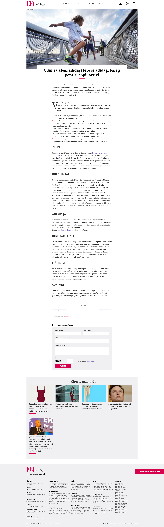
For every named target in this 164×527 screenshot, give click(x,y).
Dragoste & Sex (54, 481)
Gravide (95, 503)
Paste (99, 483)
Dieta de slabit (86, 510)
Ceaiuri (78, 495)
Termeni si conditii (122, 523)
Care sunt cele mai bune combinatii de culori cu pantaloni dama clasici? (92, 406)
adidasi (65, 316)
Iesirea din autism (101, 510)
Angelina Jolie (58, 497)
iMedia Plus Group (42, 523)
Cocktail (100, 486)
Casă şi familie (98, 495)
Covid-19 (106, 512)
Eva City (29, 516)
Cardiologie (74, 500)
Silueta (82, 512)
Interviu (101, 509)
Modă (73, 481)
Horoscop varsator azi (121, 504)
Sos (111, 483)
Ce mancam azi (100, 491)
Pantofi (88, 484)
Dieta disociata (75, 512)
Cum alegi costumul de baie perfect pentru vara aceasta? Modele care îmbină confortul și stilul (40, 407)
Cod (56, 358)
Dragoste (51, 483)
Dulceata (106, 484)
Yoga (72, 509)
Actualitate (96, 507)
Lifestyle (68, 3)
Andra (60, 498)
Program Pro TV (60, 501)
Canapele (106, 498)
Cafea (98, 484)
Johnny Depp (59, 495)
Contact (136, 523)
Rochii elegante (75, 486)
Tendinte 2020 (75, 489)
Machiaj (55, 510)
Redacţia (130, 523)
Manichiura (64, 510)
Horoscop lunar (119, 492)
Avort (87, 500)
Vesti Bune (101, 512)
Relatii (50, 484)
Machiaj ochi (65, 512)
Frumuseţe (52, 507)
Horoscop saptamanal (121, 512)
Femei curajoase (102, 503)
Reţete (95, 481)
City (93, 3)
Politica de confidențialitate (109, 523)
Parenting (95, 501)
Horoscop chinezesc (120, 489)
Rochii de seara (79, 483)
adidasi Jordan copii (66, 230)
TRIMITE (63, 366)
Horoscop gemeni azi (121, 495)
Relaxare (88, 507)
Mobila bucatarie (97, 496)
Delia (64, 498)
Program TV (52, 501)
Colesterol (89, 496)
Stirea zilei (107, 509)
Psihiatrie (86, 501)
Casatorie (63, 484)
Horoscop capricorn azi (121, 500)
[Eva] (31, 2)
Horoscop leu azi (119, 507)
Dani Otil (51, 498)
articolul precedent (59, 311)
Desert (100, 487)
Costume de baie (81, 484)
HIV (75, 501)
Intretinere (77, 509)
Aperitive (95, 487)
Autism (110, 503)
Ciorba (104, 483)
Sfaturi (28, 493)
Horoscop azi (118, 486)
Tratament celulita (54, 513)
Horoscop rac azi (119, 494)
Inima (81, 495)
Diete (72, 507)
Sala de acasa (81, 513)
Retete (77, 3)
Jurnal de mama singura (106, 501)
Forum (100, 3)
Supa (102, 484)
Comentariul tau (60, 345)
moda (69, 316)
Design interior (104, 500)
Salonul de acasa (64, 513)
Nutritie (79, 510)
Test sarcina (85, 498)
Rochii (53, 509)
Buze (55, 512)
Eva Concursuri (31, 510)
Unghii (57, 509)
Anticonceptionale (76, 498)
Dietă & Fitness (76, 505)
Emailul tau (87, 330)
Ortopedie (80, 501)
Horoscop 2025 (119, 484)
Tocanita (95, 486)
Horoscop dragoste (120, 487)
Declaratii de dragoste (61, 488)
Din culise (95, 509)
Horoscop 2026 (119, 483)
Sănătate (74, 493)
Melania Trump (64, 500)
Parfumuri (62, 509)
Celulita (59, 512)
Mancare (95, 483)
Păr (50, 509)
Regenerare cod (90, 361)
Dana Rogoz (66, 497)
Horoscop (86, 3)
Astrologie (118, 491)
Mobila (101, 498)
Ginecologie (74, 496)
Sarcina (73, 495)
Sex (68, 484)
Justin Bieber (56, 500)
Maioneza (105, 487)
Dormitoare (96, 500)
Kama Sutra (52, 486)
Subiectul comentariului (63, 338)
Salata (94, 484)
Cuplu (54, 484)
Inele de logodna (85, 486)
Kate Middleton (62, 493)
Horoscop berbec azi (121, 511)
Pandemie (95, 513)
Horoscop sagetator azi (121, 503)
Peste (107, 483)
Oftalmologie (81, 500)
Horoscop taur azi (120, 498)
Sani (59, 510)
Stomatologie (81, 496)
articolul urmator (105, 311)
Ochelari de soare (82, 488)
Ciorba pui (106, 489)
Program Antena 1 (54, 503)
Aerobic (83, 509)
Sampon (51, 512)
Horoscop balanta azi (121, 509)
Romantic (57, 483)
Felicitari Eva (30, 499)
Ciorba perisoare (97, 489)
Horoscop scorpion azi (121, 501)
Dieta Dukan (82, 507)
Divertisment (53, 492)
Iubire (58, 484)
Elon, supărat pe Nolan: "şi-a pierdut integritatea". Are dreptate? (119, 406)
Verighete (73, 488)
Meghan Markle (53, 493)
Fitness (76, 507)
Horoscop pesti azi (120, 506)
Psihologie (87, 495)
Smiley (56, 498)
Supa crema (106, 486)
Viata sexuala (64, 483)
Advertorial (83, 305)
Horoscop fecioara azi (121, 497)
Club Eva (29, 481)
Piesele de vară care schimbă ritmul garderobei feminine (67, 406)
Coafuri (51, 510)
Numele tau (59, 330)
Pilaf (110, 487)
